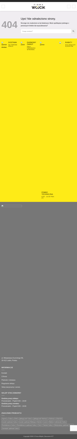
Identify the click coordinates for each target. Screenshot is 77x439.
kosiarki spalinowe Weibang (27, 422)
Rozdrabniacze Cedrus (8, 425)
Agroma (4, 418)
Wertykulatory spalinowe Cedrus (63, 425)
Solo (39, 425)
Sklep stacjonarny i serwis (11, 387)
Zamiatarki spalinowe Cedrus (10, 428)
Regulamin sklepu (8, 383)
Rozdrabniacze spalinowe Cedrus (26, 425)
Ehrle (16, 418)
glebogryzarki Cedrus (25, 418)
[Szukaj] (7, 6)
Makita (51, 422)
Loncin (45, 422)
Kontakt (4, 373)
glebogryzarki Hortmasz (40, 418)
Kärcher (39, 422)
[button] (3, 6)
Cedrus (11, 418)
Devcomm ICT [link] (49, 436)
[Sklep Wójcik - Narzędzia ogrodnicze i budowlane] (38, 6)
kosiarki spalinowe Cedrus (9, 422)
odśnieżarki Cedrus (60, 422)
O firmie (4, 376)
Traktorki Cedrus (47, 425)
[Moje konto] (68, 6)
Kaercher (59, 418)
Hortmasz (52, 418)
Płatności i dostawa (8, 380)
